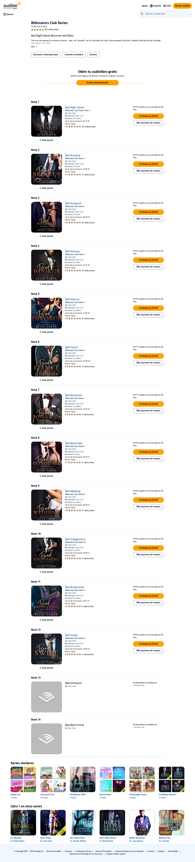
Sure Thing (45, 838)
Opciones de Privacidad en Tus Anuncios (86, 854)
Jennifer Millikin (79, 841)
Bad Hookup (72, 251)
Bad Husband (73, 203)
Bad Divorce (72, 299)
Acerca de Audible (53, 851)
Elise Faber (72, 113)
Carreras (68, 851)
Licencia (151, 851)
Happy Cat (15, 794)
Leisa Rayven (137, 841)
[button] (34, 47)
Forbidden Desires (167, 794)
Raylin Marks (19, 841)
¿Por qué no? (138, 685)
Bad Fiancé (71, 347)
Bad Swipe (71, 635)
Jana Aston (47, 841)
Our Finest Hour (77, 838)
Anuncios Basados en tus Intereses (129, 851)
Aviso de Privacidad (103, 851)
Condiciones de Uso (84, 851)
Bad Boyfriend (73, 395)
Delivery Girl (164, 838)
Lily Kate (165, 841)
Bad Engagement (75, 539)
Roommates (105, 794)
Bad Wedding (72, 491)
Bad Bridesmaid (74, 587)
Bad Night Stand (74, 107)
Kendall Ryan (108, 841)
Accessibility (173, 851)
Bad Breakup (72, 155)
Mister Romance (137, 838)
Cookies (161, 851)
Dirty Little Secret (108, 838)
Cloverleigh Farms (138, 794)
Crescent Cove (47, 794)
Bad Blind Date (73, 443)
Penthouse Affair (78, 794)
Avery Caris (79, 116)
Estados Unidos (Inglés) (116, 854)
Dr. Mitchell (16, 838)
